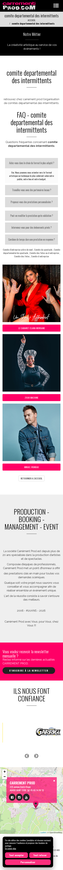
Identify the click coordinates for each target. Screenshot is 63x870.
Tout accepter (16, 855)
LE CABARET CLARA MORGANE (31, 328)
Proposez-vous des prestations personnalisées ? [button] (32, 202)
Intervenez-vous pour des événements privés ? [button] (31, 227)
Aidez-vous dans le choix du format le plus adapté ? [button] (31, 163)
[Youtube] (26, 797)
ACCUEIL (31, 20)
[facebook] (12, 797)
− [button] (5, 777)
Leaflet (43, 832)
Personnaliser (27, 862)
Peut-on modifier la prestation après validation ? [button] (31, 216)
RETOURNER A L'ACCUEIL (31, 478)
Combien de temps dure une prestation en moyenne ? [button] (31, 239)
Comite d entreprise (40, 256)
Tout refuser (40, 855)
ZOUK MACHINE (31, 397)
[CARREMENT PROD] (19, 5)
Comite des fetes (22, 256)
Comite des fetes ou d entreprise (44, 253)
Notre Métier (32, 34)
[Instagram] (19, 797)
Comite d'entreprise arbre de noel (18, 249)
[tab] (31, 163)
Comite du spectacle (43, 249)
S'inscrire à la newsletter (28, 670)
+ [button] (5, 772)
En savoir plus (10, 848)
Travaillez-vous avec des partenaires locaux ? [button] (31, 190)
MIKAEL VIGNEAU (31, 467)
